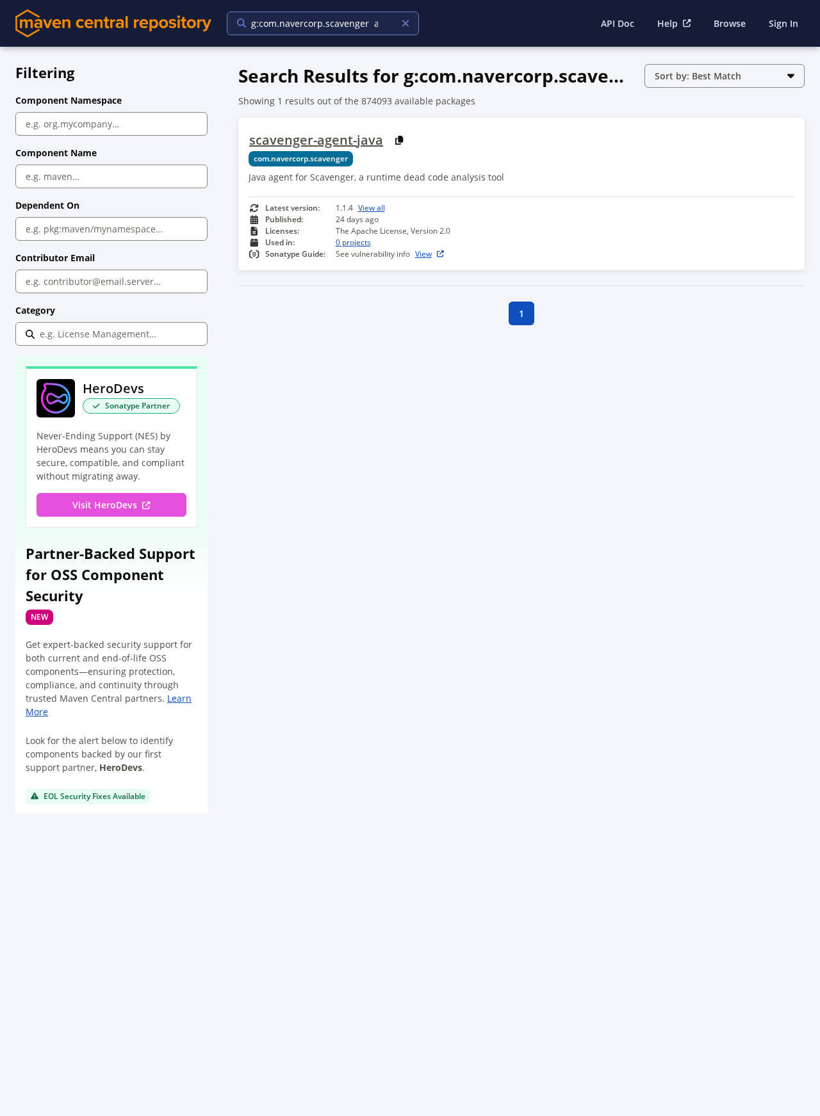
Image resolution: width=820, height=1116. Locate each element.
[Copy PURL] (399, 140)
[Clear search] (405, 23)
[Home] (113, 23)
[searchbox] (314, 23)
